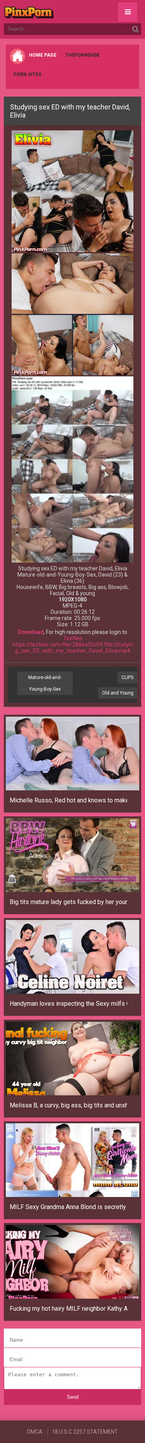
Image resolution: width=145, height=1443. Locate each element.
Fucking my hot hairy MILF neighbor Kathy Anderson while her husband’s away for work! (68, 1308)
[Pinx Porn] (50, 11)
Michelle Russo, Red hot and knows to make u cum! (68, 800)
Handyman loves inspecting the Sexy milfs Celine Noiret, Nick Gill (68, 1003)
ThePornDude (82, 55)
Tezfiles (72, 638)
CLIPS (127, 677)
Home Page (42, 55)
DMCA (35, 1432)
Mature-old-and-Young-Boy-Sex (44, 683)
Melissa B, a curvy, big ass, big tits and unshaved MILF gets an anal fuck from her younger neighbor (68, 1105)
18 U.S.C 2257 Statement (85, 1432)
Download (31, 632)
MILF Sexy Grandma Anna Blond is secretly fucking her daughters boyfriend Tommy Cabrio (68, 1207)
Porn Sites (27, 74)
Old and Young (117, 693)
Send (72, 1397)
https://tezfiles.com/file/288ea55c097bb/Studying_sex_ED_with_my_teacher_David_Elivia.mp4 (72, 647)
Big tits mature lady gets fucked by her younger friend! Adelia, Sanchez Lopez (68, 902)
